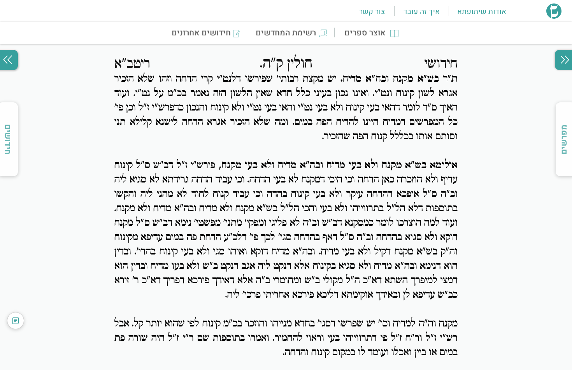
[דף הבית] (553, 16)
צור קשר (372, 11)
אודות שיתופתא (481, 11)
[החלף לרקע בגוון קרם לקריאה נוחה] (15, 320)
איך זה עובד (422, 11)
